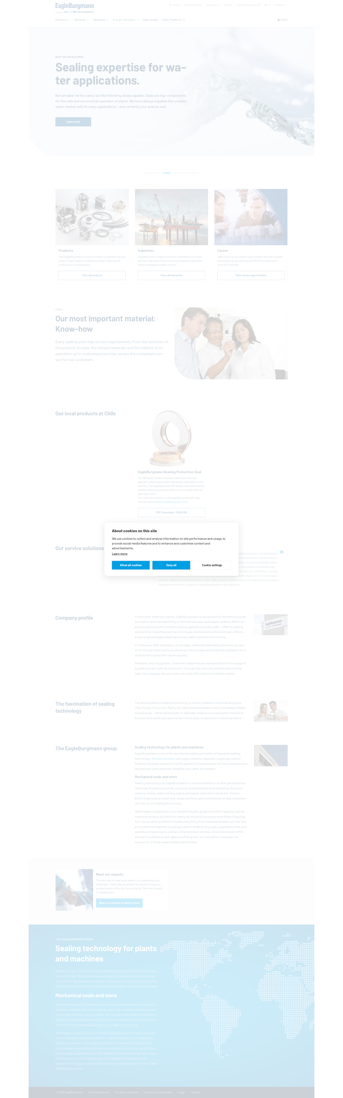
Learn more (119, 553)
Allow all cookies (131, 565)
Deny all (171, 565)
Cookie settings (212, 565)
